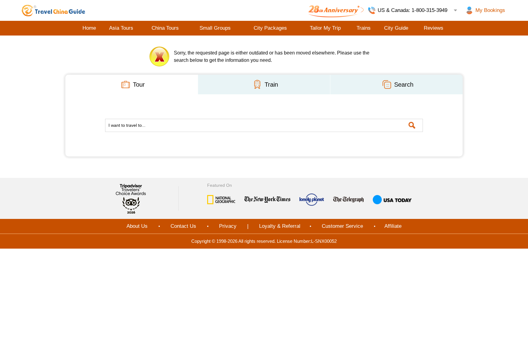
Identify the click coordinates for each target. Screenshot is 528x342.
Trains (364, 28)
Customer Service (342, 226)
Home (89, 28)
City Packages (270, 28)
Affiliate (393, 226)
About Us (137, 226)
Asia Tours (121, 28)
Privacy (228, 226)
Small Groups (215, 28)
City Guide (396, 28)
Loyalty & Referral (279, 226)
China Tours (165, 28)
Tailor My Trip (325, 28)
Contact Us (183, 226)
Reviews (433, 28)
